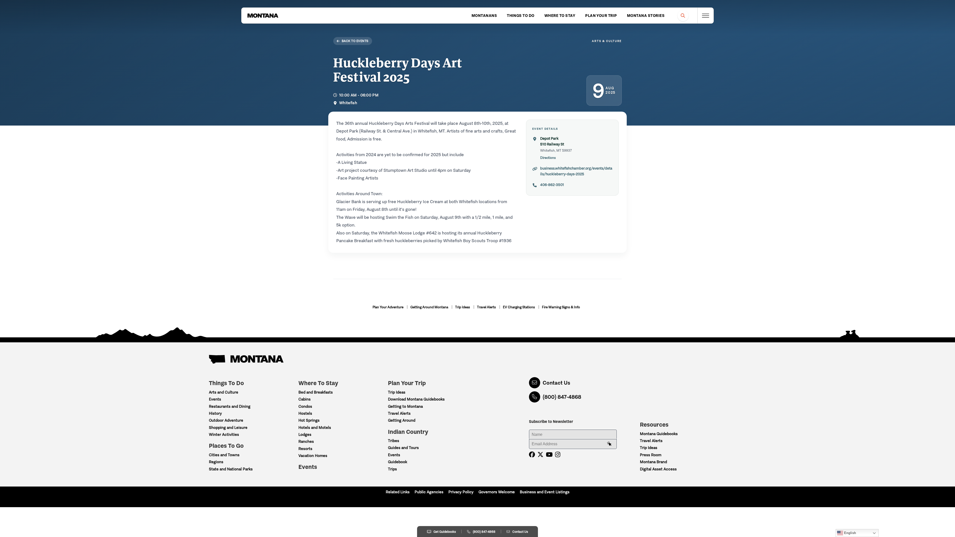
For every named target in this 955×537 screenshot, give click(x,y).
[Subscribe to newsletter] (609, 444)
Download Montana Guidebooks (416, 399)
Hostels (305, 413)
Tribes (393, 440)
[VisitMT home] (262, 15)
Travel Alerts (487, 307)
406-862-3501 (552, 184)
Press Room (650, 454)
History (215, 413)
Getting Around (401, 420)
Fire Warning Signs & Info (561, 307)
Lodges (304, 434)
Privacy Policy (461, 492)
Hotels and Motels (314, 427)
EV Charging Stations (519, 307)
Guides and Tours (403, 447)
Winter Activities (224, 434)
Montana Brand (653, 461)
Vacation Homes (312, 455)
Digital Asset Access (658, 469)
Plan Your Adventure (388, 307)
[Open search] (683, 15)
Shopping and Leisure (228, 427)
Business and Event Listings (545, 492)
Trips (392, 469)
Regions (216, 461)
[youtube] (549, 454)
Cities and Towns (224, 454)
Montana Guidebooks (659, 433)
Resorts (305, 448)
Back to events (355, 41)
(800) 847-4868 (562, 397)
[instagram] (557, 454)
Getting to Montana (405, 406)
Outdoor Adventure (226, 420)
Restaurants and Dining (229, 406)
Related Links (398, 492)
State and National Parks (231, 469)
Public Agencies (429, 492)
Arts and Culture (223, 392)
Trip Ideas (463, 307)
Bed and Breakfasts (315, 392)
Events (215, 399)
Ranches (306, 441)
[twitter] (540, 454)
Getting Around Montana (429, 307)
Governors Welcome (496, 492)
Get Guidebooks (444, 532)
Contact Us (556, 382)
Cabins (304, 399)
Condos (305, 406)
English (849, 533)
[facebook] (532, 454)
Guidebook (397, 461)
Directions (548, 158)
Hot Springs (309, 420)
